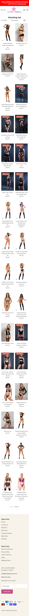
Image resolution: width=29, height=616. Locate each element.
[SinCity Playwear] (14, 10)
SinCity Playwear (13, 610)
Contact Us (4, 525)
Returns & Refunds (7, 549)
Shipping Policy (6, 560)
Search (3, 522)
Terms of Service (6, 555)
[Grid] (24, 20)
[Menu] (2, 10)
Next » (17, 507)
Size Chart (4, 530)
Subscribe (7, 591)
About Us (4, 527)
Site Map (4, 539)
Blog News (4, 536)
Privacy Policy (5, 552)
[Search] (5, 10)
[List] (27, 20)
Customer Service (6, 533)
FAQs (3, 557)
